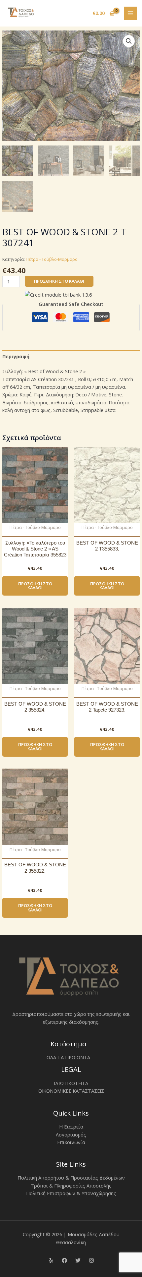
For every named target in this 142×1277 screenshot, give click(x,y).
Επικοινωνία (71, 1142)
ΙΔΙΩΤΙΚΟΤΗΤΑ (71, 1083)
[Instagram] (91, 1260)
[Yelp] (50, 1260)
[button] (129, 41)
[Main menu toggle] (130, 13)
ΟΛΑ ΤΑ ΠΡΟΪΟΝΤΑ (68, 1057)
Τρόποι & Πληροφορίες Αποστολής (71, 1185)
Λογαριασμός (71, 1134)
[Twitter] (78, 1260)
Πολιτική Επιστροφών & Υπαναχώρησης (71, 1193)
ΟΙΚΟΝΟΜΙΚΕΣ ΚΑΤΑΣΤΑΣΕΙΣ (71, 1090)
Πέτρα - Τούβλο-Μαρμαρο (52, 259)
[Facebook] (64, 1260)
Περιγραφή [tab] (15, 356)
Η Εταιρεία (71, 1126)
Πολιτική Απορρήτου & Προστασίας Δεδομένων (71, 1177)
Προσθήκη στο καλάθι (59, 281)
